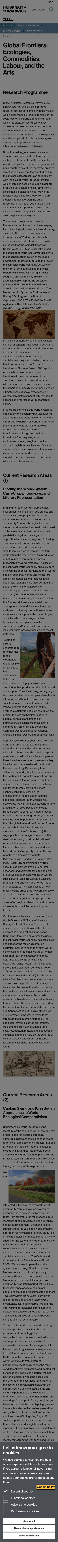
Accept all (29, 1521)
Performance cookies (24, 1511)
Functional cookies (23, 1498)
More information (29, 1535)
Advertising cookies (23, 1505)
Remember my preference (29, 1528)
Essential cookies (22, 1491)
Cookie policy (46, 1487)
